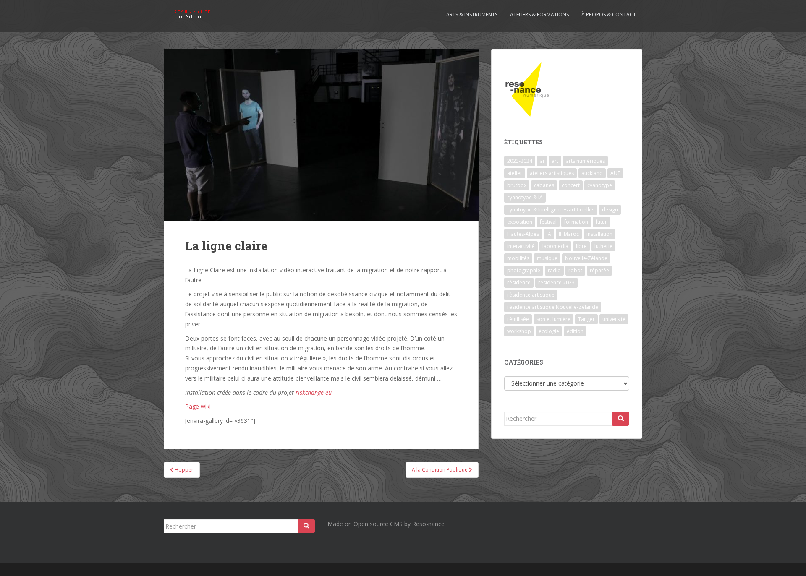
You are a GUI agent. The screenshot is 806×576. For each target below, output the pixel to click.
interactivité (521, 246)
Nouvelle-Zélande (586, 258)
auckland (592, 173)
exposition (519, 221)
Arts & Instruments (471, 14)
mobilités (518, 258)
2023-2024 (519, 160)
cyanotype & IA (525, 197)
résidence (519, 282)
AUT (615, 173)
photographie (523, 270)
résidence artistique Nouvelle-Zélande (552, 306)
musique (547, 258)
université (613, 319)
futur (601, 221)
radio (554, 270)
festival (548, 221)
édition (575, 331)
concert (571, 185)
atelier (514, 173)
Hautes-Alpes (523, 233)
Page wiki (198, 406)
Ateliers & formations (539, 14)
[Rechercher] (620, 419)
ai (542, 160)
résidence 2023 (556, 282)
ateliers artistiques (552, 173)
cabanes (544, 185)
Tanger (586, 319)
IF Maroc (569, 233)
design (610, 209)
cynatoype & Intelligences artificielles (550, 209)
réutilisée (518, 319)
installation (599, 233)
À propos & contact (608, 14)
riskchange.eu (314, 392)
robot (575, 270)
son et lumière (553, 319)
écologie (549, 331)
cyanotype (599, 185)
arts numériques (585, 160)
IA (549, 233)
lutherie (603, 246)
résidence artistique (531, 294)
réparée (599, 270)
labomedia (555, 246)
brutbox (516, 185)
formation (576, 221)
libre (581, 246)
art (555, 160)
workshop (519, 331)
